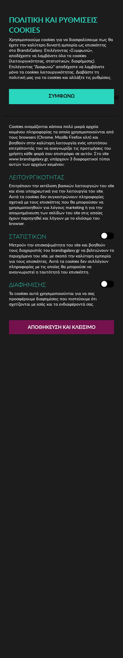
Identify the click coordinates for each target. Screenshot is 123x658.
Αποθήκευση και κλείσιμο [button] (62, 326)
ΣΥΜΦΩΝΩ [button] (62, 95)
